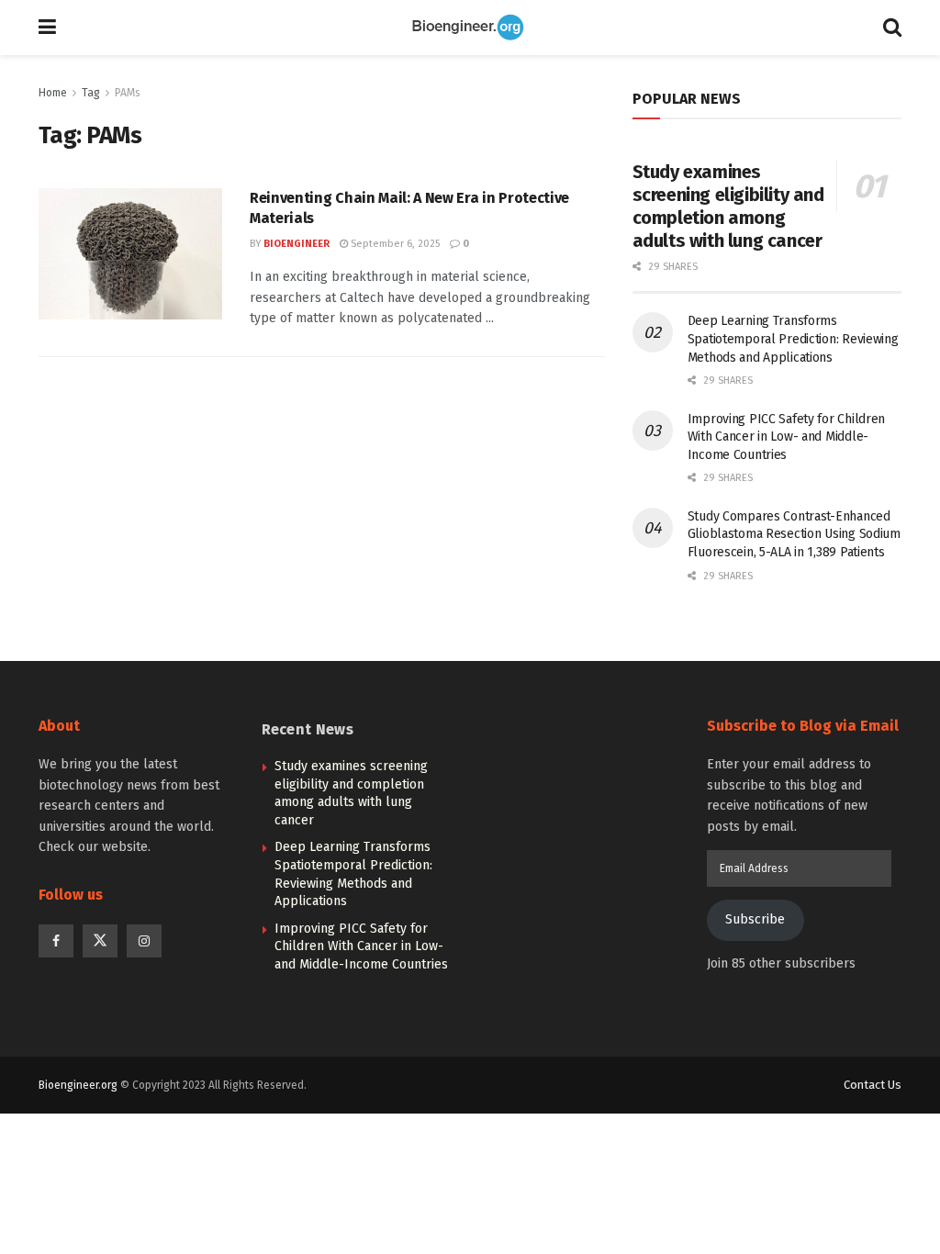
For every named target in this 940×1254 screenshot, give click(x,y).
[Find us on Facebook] (56, 940)
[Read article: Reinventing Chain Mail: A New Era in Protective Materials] (130, 253)
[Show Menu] (47, 27)
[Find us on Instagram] (144, 940)
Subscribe (755, 919)
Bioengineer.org (78, 1085)
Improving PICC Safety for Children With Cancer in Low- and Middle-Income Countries (786, 437)
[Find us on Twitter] (100, 940)
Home (53, 92)
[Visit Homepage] (470, 27)
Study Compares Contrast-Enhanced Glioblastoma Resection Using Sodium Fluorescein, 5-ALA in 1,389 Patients (794, 534)
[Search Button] (892, 27)
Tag (91, 92)
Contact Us (872, 1085)
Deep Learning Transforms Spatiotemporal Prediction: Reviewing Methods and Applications (793, 338)
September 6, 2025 (394, 244)
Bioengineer (296, 244)
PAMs (127, 92)
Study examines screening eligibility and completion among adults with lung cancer (728, 206)
